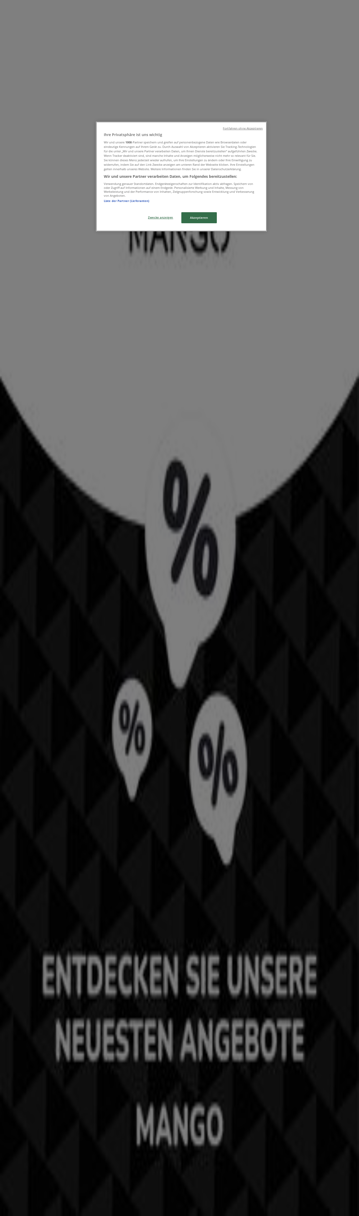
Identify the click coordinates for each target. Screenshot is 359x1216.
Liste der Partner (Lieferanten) (127, 201)
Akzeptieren (199, 218)
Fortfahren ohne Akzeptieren (243, 128)
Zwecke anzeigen (160, 217)
